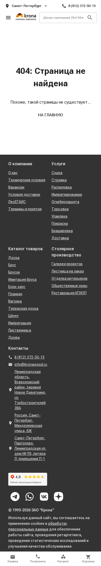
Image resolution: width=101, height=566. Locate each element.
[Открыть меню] (8, 17)
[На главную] (26, 17)
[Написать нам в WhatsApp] (29, 496)
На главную (50, 115)
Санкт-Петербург (26, 6)
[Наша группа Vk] (44, 496)
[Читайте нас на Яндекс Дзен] (58, 496)
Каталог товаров (25, 248)
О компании (20, 163)
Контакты (18, 348)
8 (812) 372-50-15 (82, 6)
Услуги (58, 163)
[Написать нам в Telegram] (15, 496)
